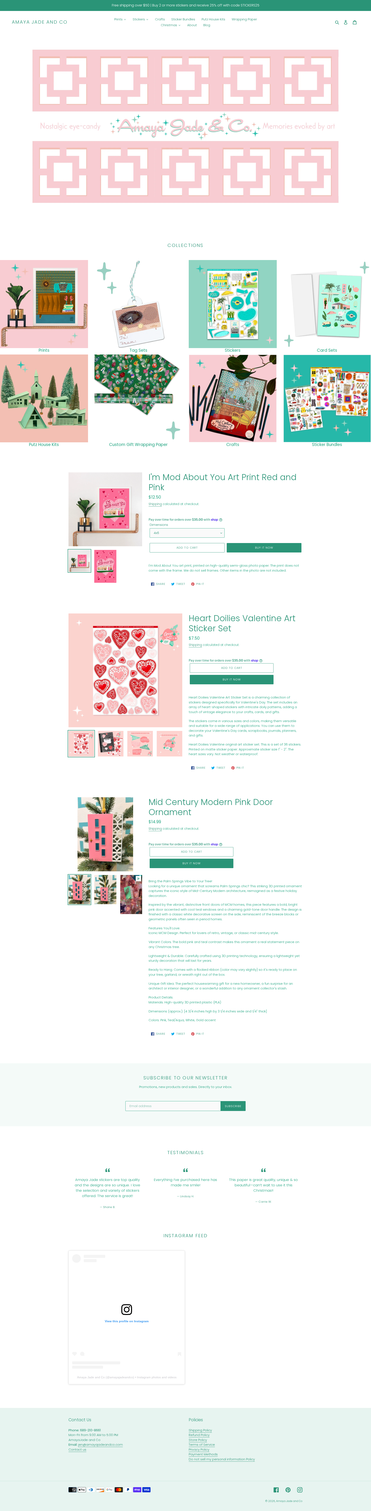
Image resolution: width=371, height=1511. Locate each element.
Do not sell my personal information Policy (222, 1459)
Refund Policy (199, 1435)
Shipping (155, 504)
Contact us (77, 1449)
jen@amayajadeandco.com (100, 1444)
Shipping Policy (200, 1430)
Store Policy (198, 1440)
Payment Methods (203, 1454)
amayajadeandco (121, 1377)
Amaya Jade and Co (39, 22)
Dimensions (159, 524)
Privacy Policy (199, 1449)
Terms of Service (202, 1444)
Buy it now (264, 548)
